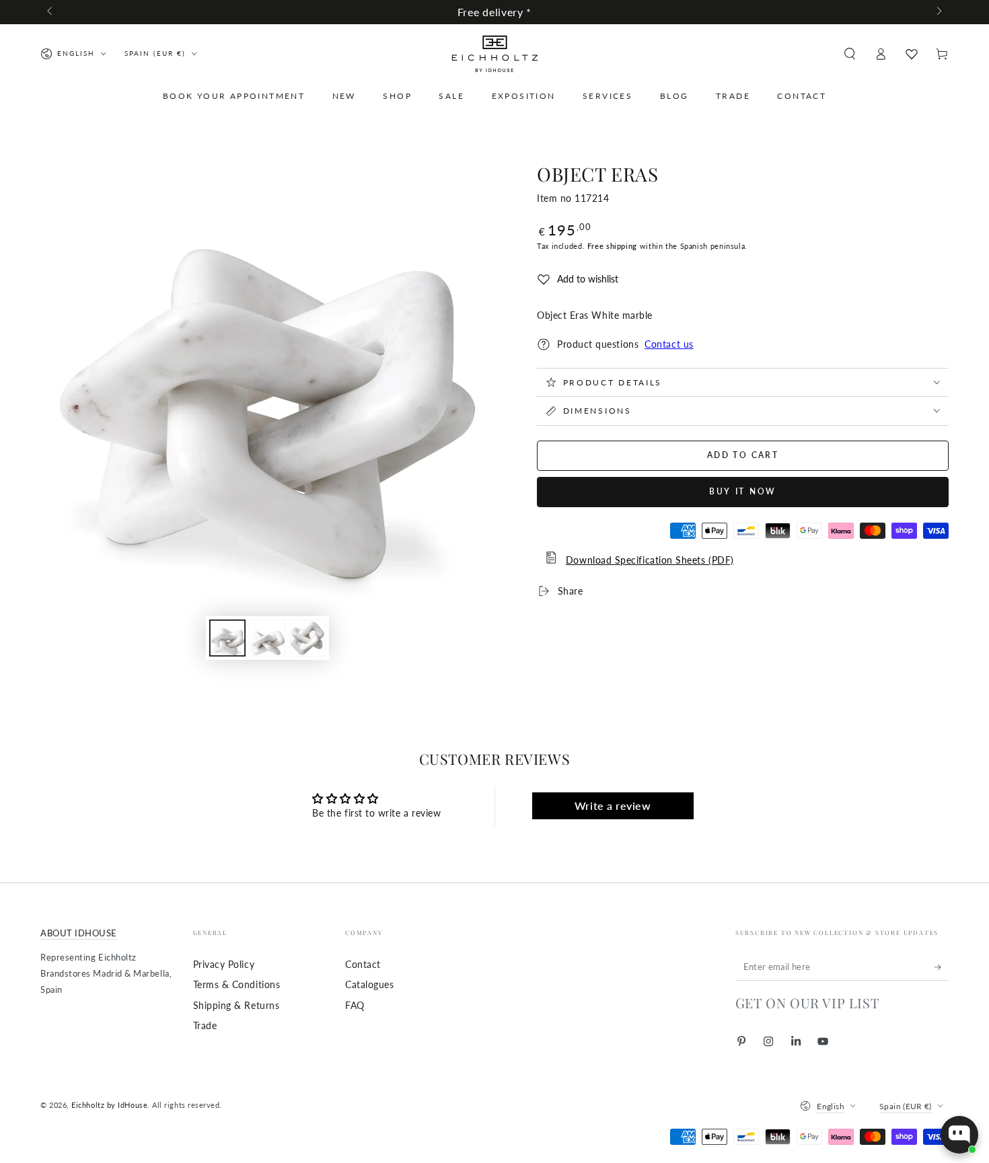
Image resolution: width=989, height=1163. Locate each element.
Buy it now (742, 491)
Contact (363, 964)
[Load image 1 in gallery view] (227, 638)
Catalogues (369, 984)
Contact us (669, 344)
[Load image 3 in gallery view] (307, 638)
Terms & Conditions (237, 984)
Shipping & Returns (236, 1005)
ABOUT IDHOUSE (78, 933)
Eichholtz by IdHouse (109, 1104)
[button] (849, 53)
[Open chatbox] (959, 1135)
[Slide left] (50, 12)
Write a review (613, 805)
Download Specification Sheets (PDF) (650, 560)
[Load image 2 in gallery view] (267, 638)
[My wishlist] (911, 53)
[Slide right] (938, 12)
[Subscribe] (942, 967)
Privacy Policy (224, 964)
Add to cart (742, 455)
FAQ (355, 1005)
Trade (205, 1025)
